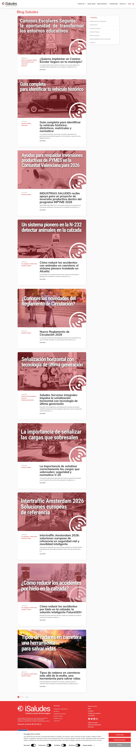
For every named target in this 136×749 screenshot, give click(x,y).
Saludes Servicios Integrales (28, 396)
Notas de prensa (94, 35)
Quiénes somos (92, 706)
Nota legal (91, 727)
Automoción (24, 125)
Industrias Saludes (32, 60)
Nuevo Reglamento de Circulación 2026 (54, 333)
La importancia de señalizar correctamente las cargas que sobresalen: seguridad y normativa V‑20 (60, 470)
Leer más (43, 69)
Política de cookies (93, 722)
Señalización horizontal (27, 400)
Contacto (90, 711)
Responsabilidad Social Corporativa (100, 39)
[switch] (49, 745)
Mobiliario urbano (58, 718)
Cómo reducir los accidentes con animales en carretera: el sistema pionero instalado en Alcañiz (59, 267)
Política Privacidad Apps (94, 724)
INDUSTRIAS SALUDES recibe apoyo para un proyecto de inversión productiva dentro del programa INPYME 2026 (61, 197)
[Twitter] (92, 719)
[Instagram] (97, 719)
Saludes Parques (95, 32)
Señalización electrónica (60, 713)
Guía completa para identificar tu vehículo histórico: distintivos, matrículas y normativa (60, 126)
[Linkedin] (94, 719)
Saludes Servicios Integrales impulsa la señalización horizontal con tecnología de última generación (59, 399)
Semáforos (56, 711)
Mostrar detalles (87, 745)
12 (27, 697)
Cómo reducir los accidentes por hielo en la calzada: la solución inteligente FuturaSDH (60, 609)
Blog (89, 708)
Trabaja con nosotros (94, 713)
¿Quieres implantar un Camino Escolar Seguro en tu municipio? (61, 60)
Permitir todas (120, 734)
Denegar (119, 745)
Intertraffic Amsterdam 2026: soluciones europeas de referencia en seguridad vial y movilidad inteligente (59, 540)
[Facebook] (89, 719)
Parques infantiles (58, 716)
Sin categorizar (25, 264)
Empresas (24, 60)
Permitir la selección (119, 740)
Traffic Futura (33, 264)
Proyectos (24, 65)
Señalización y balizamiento (61, 709)
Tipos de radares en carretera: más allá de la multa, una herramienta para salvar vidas (60, 675)
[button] (133, 4)
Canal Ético (91, 715)
